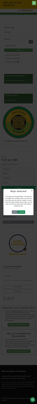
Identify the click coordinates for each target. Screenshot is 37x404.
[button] (34, 3)
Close (32, 190)
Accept (21, 212)
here (13, 204)
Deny (15, 212)
